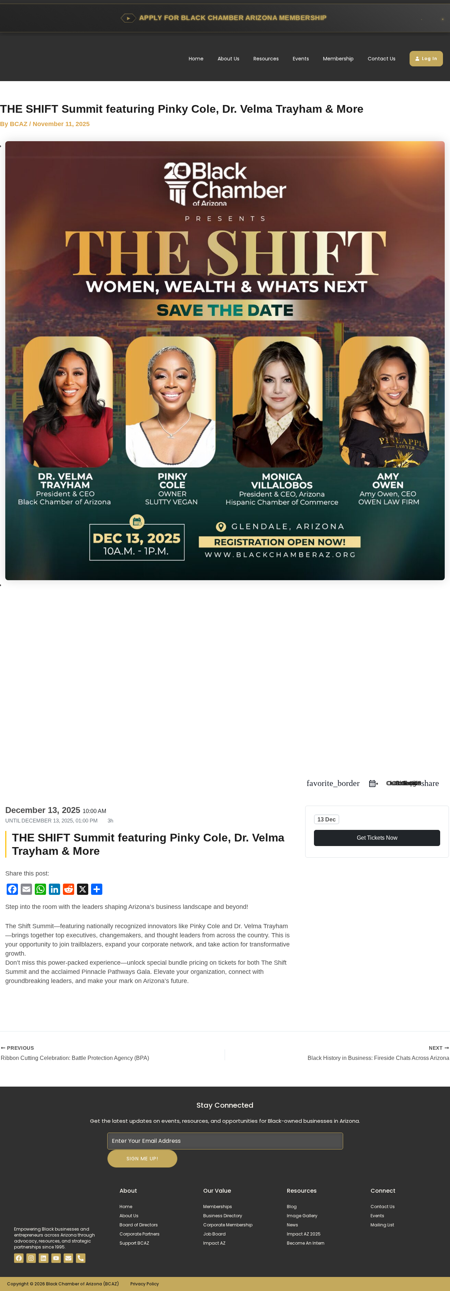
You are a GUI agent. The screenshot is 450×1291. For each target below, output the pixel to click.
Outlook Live (403, 783)
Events (301, 58)
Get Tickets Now (377, 838)
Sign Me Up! (142, 1158)
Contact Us (382, 58)
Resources (266, 58)
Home (196, 58)
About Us (228, 58)
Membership (338, 58)
